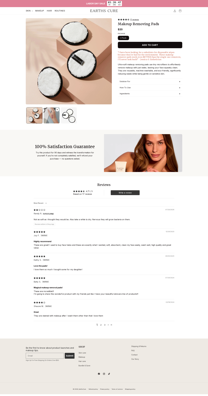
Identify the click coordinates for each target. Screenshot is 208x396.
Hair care (82, 361)
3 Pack (123, 38)
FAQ (133, 350)
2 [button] (100, 325)
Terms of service (117, 389)
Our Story (135, 359)
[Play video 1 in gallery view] (52, 115)
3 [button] (104, 325)
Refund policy (93, 389)
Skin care (82, 353)
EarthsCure (82, 389)
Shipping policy (130, 389)
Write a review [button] (125, 192)
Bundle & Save (84, 366)
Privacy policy (104, 389)
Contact (134, 355)
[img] (39, 210)
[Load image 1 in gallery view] (34, 115)
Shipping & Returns (138, 346)
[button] (29, 10)
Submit (69, 356)
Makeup (82, 357)
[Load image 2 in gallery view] (69, 115)
